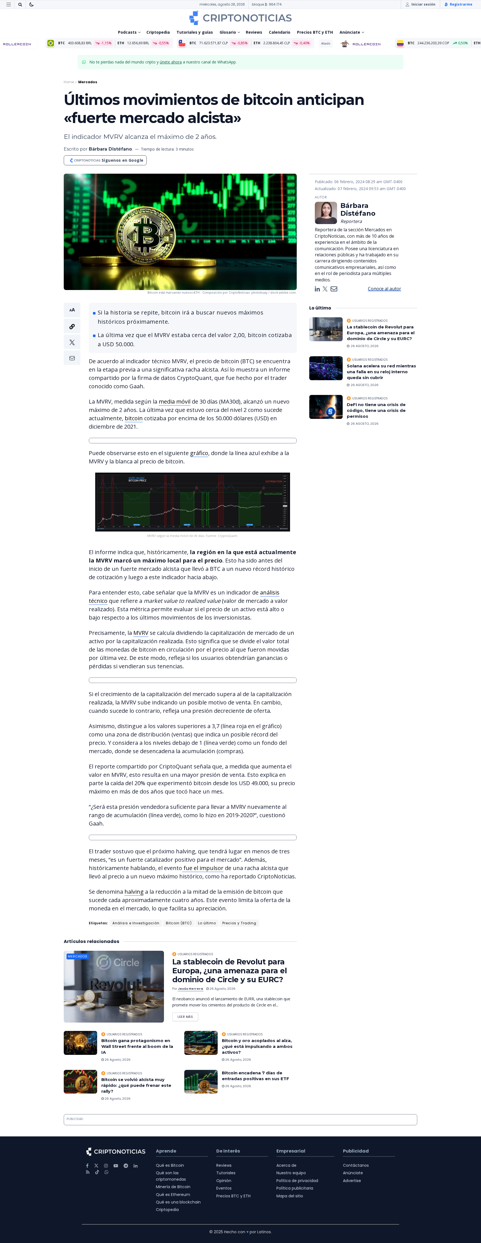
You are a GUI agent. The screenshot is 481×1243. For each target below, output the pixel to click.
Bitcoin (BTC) (179, 923)
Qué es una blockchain (178, 1202)
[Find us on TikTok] (97, 1172)
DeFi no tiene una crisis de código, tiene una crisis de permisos (376, 410)
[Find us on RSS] (88, 1172)
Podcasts (127, 32)
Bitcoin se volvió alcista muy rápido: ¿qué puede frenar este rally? (136, 1085)
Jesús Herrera (190, 988)
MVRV (140, 633)
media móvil (174, 401)
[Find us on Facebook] (87, 1166)
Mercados (87, 82)
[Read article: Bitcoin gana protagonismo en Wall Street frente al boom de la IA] (80, 1043)
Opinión (223, 1180)
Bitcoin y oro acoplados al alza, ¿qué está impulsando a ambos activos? (257, 1046)
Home (69, 82)
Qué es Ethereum (173, 1194)
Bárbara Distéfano (110, 149)
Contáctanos (356, 1165)
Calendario (279, 32)
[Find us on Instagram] (106, 1166)
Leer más (188, 1016)
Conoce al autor (384, 289)
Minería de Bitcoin (173, 1187)
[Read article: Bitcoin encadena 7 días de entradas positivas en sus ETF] (201, 1082)
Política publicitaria (294, 1188)
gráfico (199, 453)
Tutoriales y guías (194, 32)
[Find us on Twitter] (96, 1166)
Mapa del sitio (289, 1196)
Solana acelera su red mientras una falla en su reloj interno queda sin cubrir (381, 371)
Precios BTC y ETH (315, 32)
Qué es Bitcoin (170, 1165)
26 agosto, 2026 (222, 988)
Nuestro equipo (291, 1173)
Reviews (254, 32)
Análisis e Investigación (135, 923)
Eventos (224, 1188)
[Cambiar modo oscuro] (31, 4)
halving (134, 891)
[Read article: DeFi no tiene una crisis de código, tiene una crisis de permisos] (326, 407)
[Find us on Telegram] (126, 1166)
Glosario (228, 32)
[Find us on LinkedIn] (136, 1166)
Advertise (352, 1180)
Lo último (207, 923)
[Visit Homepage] (240, 18)
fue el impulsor (203, 868)
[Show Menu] (8, 4)
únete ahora (171, 62)
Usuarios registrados (195, 954)
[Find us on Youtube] (116, 1166)
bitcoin (134, 418)
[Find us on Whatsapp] (107, 1172)
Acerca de (286, 1165)
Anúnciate (350, 32)
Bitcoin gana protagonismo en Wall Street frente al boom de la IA (137, 1046)
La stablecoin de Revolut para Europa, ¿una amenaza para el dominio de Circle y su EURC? (229, 970)
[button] (72, 334)
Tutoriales (225, 1173)
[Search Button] (20, 4)
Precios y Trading (239, 923)
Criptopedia (158, 32)
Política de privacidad (297, 1180)
